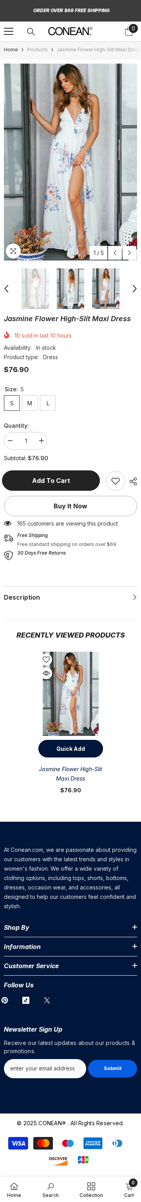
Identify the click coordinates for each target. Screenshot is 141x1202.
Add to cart (53, 480)
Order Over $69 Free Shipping (71, 10)
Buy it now (70, 506)
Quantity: (16, 425)
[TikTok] (26, 1000)
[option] (70, 161)
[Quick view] (46, 673)
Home (11, 49)
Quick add (70, 748)
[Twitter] (47, 1000)
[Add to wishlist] (46, 659)
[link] (115, 481)
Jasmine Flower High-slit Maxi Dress (70, 774)
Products (37, 49)
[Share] (131, 481)
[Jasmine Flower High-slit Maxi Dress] (70, 694)
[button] (115, 253)
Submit (113, 1068)
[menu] (8, 31)
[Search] (31, 31)
